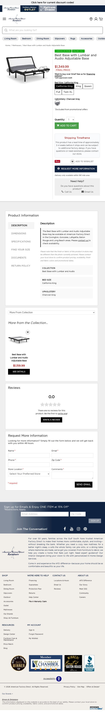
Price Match (8, 644)
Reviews (57, 589)
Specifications (21, 242)
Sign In (31, 630)
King (78, 86)
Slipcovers (60, 39)
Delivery (7, 630)
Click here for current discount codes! (52, 3)
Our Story (83, 585)
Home (7, 45)
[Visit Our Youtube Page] (71, 529)
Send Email (83, 484)
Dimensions (18, 234)
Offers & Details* (93, 687)
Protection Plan (35, 589)
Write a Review (51, 420)
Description (19, 225)
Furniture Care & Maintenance (10, 639)
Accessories (86, 39)
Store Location (15, 469)
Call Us (68, 192)
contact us (83, 241)
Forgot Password (36, 634)
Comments (58, 469)
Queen (88, 86)
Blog (5, 648)
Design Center (9, 634)
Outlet (6, 605)
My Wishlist (33, 638)
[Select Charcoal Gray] (57, 103)
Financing (33, 580)
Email (55, 451)
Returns (32, 593)
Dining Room (43, 39)
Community (84, 593)
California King (64, 86)
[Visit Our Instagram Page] (78, 529)
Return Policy (20, 266)
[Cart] (101, 19)
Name (11, 451)
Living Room (10, 39)
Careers (82, 597)
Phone (12, 460)
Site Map (80, 687)
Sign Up (95, 521)
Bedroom (26, 39)
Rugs (72, 39)
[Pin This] (57, 162)
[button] (4, 19)
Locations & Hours (61, 580)
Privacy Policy (69, 687)
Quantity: (60, 120)
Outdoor (7, 597)
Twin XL (67, 92)
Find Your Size (20, 250)
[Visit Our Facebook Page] (65, 529)
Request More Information (78, 169)
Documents (18, 258)
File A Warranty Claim (38, 601)
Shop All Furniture (11, 618)
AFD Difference (85, 580)
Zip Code (56, 460)
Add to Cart (68, 126)
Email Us (88, 192)
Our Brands (8, 614)
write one (62, 414)
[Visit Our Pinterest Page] (85, 529)
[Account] (96, 19)
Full (58, 92)
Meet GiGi (83, 589)
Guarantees (33, 585)
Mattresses (16, 45)
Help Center (34, 597)
